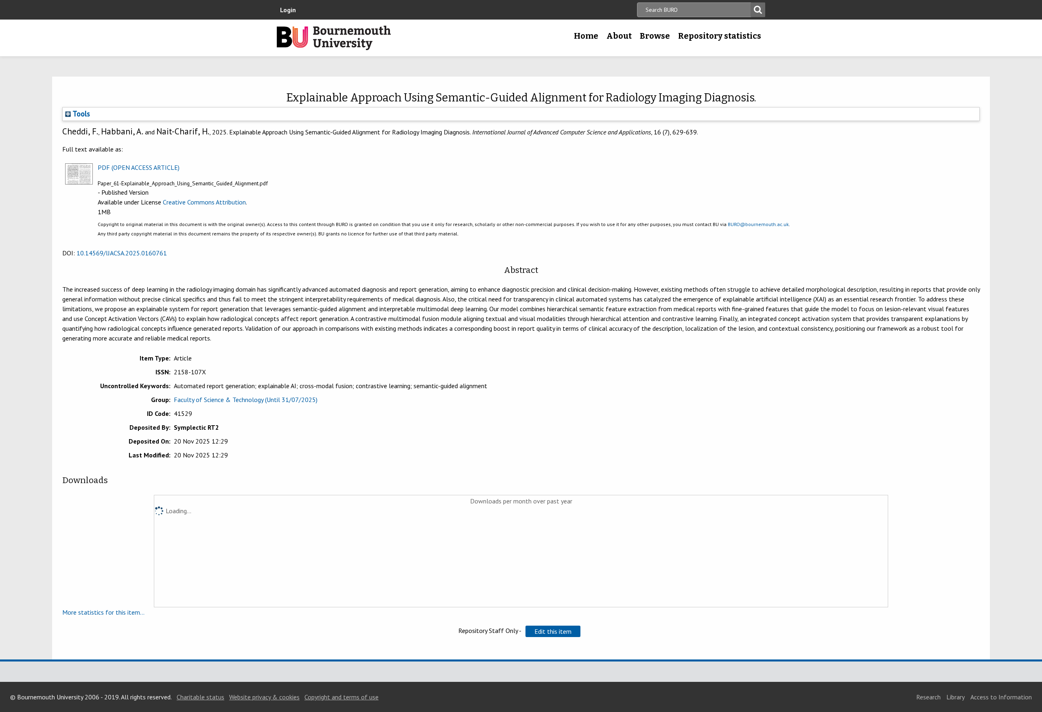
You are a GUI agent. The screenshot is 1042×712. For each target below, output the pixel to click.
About (619, 36)
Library (955, 697)
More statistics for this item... (103, 612)
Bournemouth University (334, 38)
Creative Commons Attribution (204, 202)
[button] (552, 631)
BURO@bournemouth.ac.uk (758, 224)
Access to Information (1001, 697)
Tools (80, 114)
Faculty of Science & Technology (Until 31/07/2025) (245, 400)
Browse (655, 36)
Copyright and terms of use (341, 697)
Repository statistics (719, 36)
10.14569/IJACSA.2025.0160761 (122, 253)
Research (928, 697)
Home (586, 36)
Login (288, 10)
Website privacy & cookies (264, 697)
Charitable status (200, 697)
